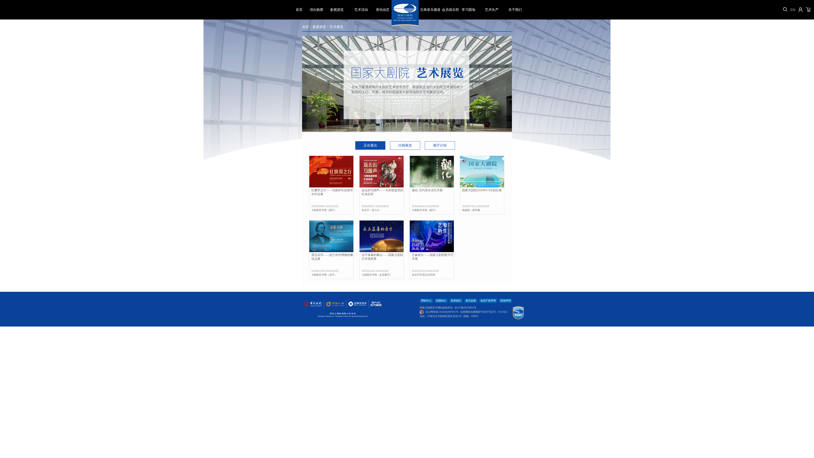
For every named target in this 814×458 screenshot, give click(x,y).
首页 (299, 9)
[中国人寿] (335, 304)
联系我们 (456, 300)
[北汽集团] (374, 304)
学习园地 (468, 9)
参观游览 (337, 9)
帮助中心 (426, 300)
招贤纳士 (441, 300)
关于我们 (515, 9)
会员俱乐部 (450, 9)
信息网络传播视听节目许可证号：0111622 (483, 311)
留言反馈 (471, 300)
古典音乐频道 (430, 9)
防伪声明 (505, 300)
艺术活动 (361, 9)
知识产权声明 (488, 300)
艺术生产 (492, 9)
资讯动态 (382, 9)
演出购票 (316, 9)
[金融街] (355, 304)
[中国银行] (313, 304)
